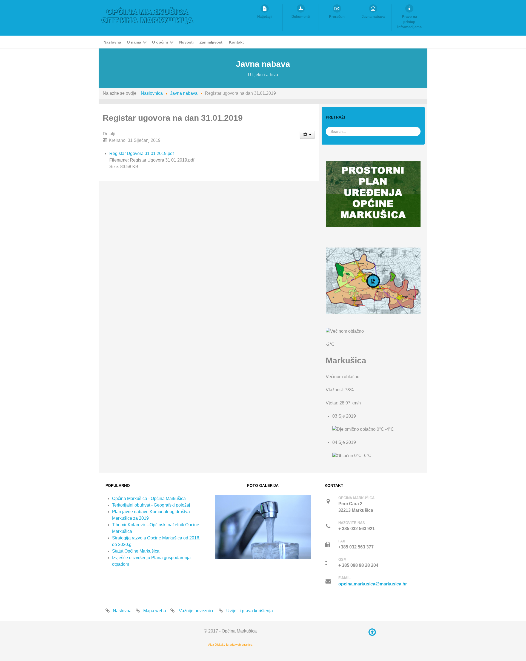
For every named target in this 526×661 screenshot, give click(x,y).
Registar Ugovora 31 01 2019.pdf (141, 153)
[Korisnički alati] (307, 135)
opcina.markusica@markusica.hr (372, 584)
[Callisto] (147, 15)
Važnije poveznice (196, 610)
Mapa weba (154, 610)
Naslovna (122, 610)
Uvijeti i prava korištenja (249, 610)
